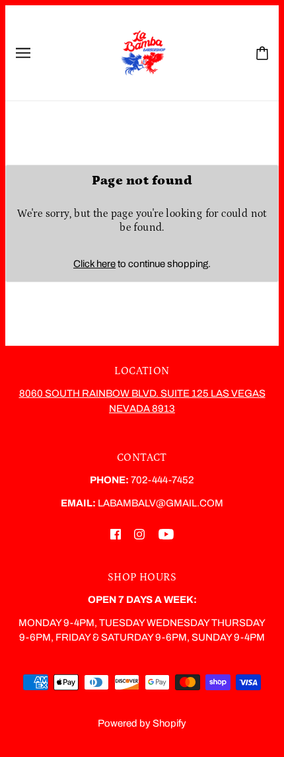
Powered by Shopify (142, 723)
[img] (115, 534)
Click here (94, 264)
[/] (143, 52)
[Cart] (262, 53)
